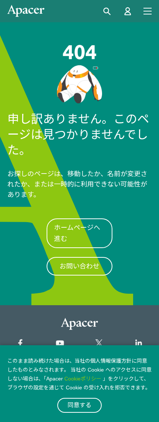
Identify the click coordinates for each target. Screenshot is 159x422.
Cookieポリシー (82, 379)
